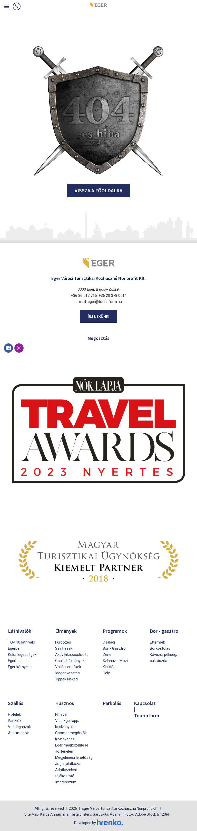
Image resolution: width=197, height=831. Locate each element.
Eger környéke (20, 667)
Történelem (64, 751)
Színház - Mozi (115, 660)
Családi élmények (69, 660)
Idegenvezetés (67, 673)
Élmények (66, 631)
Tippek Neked (66, 679)
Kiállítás (109, 667)
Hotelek (14, 714)
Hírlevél (61, 714)
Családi (109, 642)
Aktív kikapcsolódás (71, 654)
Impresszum (65, 782)
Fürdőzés (63, 642)
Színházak (63, 648)
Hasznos (64, 703)
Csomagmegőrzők (71, 733)
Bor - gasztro (164, 631)
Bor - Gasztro (114, 648)
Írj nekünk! (98, 316)
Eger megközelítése (71, 745)
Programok (115, 631)
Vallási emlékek (68, 667)
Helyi (107, 673)
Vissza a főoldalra (98, 190)
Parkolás (112, 703)
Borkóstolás (160, 648)
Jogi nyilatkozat (68, 763)
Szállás (15, 703)
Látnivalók (19, 631)
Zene (107, 654)
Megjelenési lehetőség (74, 757)
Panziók (14, 720)
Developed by (85, 823)
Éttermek (157, 642)
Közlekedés (65, 739)
